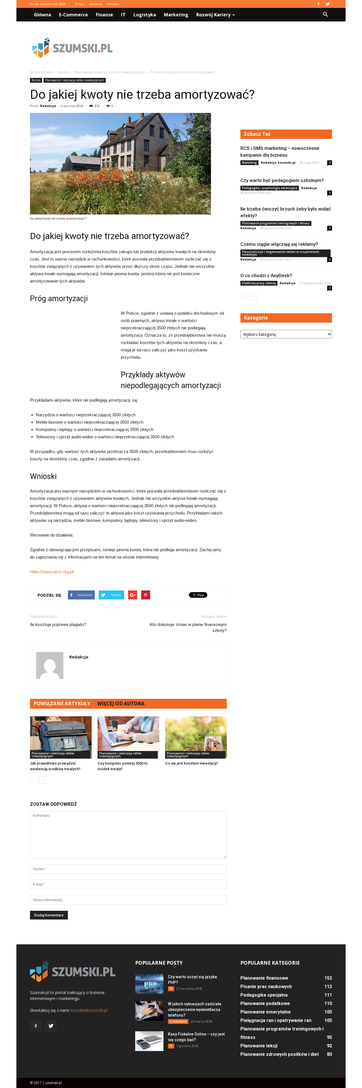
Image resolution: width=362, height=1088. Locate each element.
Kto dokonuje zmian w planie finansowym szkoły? (188, 627)
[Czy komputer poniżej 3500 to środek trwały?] (128, 737)
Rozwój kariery (213, 15)
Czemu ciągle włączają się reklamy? (279, 244)
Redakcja (48, 106)
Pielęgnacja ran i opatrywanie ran (275, 1020)
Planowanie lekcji (258, 1045)
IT (123, 15)
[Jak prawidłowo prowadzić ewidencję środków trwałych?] (61, 737)
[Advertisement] (229, 47)
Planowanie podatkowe (265, 1003)
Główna (42, 15)
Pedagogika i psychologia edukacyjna (269, 188)
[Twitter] (328, 4)
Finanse (104, 15)
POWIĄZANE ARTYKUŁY (61, 703)
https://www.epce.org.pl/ (52, 571)
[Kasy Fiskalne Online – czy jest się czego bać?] (149, 1041)
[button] (325, 14)
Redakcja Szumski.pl (278, 162)
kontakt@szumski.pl (89, 1010)
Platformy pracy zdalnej (259, 283)
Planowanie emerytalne (265, 1012)
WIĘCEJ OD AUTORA (121, 703)
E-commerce (73, 15)
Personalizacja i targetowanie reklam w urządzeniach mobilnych (280, 253)
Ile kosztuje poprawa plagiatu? (58, 624)
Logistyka (144, 15)
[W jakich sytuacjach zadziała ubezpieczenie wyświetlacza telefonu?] (149, 1011)
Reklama (95, 4)
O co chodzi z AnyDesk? (266, 275)
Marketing (176, 15)
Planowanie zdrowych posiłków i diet (279, 1054)
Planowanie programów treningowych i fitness (276, 223)
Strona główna (41, 72)
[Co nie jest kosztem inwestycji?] (196, 737)
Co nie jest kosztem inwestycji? (191, 763)
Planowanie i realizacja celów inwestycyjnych (74, 80)
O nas (79, 4)
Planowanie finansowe (264, 978)
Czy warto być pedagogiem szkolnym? (282, 180)
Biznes (36, 80)
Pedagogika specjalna (264, 995)
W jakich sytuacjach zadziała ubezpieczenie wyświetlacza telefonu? (194, 1009)
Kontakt (113, 4)
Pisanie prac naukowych (266, 986)
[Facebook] (318, 4)
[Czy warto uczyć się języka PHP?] (149, 984)
